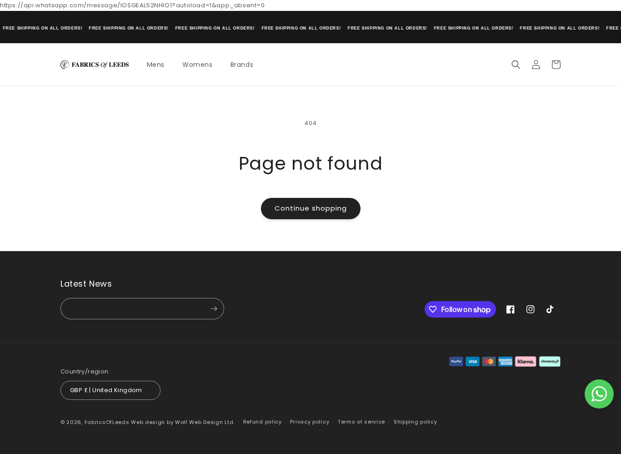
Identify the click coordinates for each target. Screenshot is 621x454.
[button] (159, 64)
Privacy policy (309, 421)
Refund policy (262, 421)
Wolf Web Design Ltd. (205, 422)
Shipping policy (415, 421)
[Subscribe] (214, 308)
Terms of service (361, 421)
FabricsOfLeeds (107, 422)
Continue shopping (311, 208)
